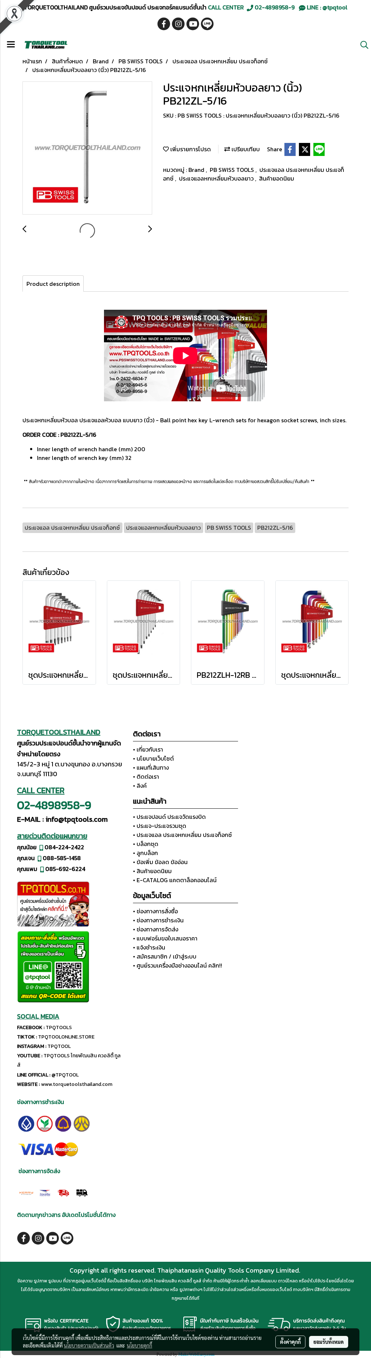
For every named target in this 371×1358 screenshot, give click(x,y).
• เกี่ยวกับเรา (148, 749)
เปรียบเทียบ (245, 149)
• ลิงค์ (140, 785)
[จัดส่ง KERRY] (26, 1192)
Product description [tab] (53, 283)
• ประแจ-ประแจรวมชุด (159, 825)
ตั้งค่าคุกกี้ (290, 1341)
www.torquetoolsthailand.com (76, 1084)
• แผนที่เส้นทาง (151, 767)
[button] (362, 45)
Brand (197, 169)
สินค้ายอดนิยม (276, 178)
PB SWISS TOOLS (232, 169)
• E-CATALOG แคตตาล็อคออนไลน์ (175, 880)
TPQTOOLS (59, 1027)
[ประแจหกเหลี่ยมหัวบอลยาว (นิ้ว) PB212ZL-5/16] (87, 148)
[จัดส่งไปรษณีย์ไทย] (45, 1192)
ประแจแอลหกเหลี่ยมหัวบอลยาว (217, 178)
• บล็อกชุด (145, 843)
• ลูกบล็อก (145, 853)
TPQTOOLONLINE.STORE (66, 1037)
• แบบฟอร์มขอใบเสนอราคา (165, 938)
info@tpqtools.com (77, 819)
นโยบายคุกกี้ (139, 1345)
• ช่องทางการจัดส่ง (155, 929)
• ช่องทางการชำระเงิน (158, 920)
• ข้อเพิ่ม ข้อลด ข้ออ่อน (160, 862)
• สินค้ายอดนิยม (152, 871)
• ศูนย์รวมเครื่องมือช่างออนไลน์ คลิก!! (177, 965)
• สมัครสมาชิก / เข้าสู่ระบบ (164, 956)
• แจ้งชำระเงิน (149, 947)
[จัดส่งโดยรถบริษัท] (63, 1192)
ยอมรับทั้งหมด (328, 1341)
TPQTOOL (59, 1046)
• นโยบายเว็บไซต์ (153, 758)
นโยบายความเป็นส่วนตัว (89, 1345)
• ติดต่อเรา (146, 776)
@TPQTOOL (65, 1075)
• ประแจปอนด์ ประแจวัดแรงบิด (169, 816)
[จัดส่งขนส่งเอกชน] (81, 1192)
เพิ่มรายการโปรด (190, 149)
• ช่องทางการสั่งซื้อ (155, 911)
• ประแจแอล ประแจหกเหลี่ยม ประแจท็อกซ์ (182, 834)
